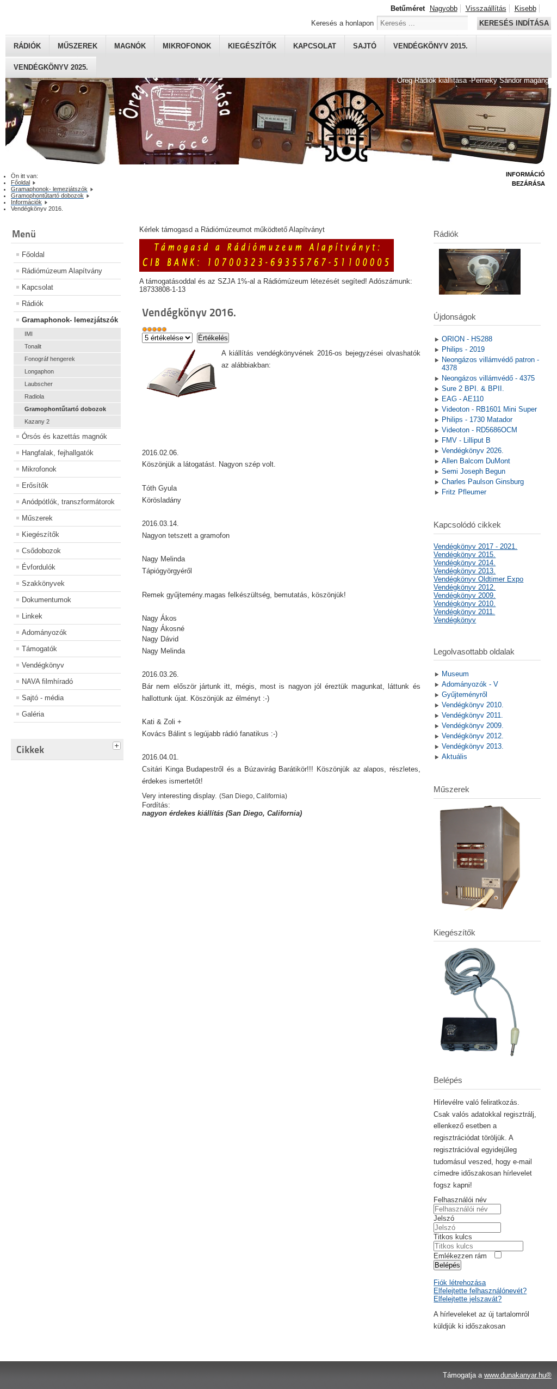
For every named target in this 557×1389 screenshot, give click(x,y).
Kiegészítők (252, 46)
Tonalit (32, 346)
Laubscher (38, 384)
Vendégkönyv (43, 665)
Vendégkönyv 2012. (465, 587)
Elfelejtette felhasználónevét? (480, 1291)
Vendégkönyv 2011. (464, 612)
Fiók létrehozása (460, 1282)
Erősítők (35, 485)
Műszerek (77, 46)
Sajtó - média (43, 698)
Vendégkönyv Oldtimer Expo (478, 579)
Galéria (33, 714)
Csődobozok (41, 551)
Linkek (32, 616)
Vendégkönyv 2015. (430, 46)
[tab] (118, 744)
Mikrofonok (187, 46)
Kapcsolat (314, 46)
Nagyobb (443, 8)
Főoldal (33, 254)
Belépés (447, 1265)
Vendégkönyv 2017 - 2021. (475, 546)
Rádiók (27, 46)
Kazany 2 (36, 421)
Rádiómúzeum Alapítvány (62, 271)
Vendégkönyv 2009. (465, 595)
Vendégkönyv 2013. (465, 571)
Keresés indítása (514, 23)
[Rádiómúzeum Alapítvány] (266, 269)
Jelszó (444, 1218)
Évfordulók (38, 567)
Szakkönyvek (43, 583)
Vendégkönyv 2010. (465, 603)
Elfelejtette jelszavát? (468, 1299)
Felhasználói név (460, 1200)
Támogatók (39, 649)
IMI (28, 334)
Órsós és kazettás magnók (64, 436)
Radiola (34, 396)
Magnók (130, 46)
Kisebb (525, 8)
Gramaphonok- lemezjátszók (70, 320)
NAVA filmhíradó (47, 681)
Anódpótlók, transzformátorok (68, 502)
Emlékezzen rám (460, 1256)
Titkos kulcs (453, 1237)
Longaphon (39, 371)
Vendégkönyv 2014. (465, 563)
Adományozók (44, 632)
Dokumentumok (46, 600)
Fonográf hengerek (49, 359)
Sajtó (364, 46)
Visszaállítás (486, 8)
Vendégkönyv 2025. (51, 67)
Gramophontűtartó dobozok (65, 409)
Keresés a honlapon (342, 23)
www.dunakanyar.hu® (518, 1375)
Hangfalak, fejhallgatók (58, 453)
